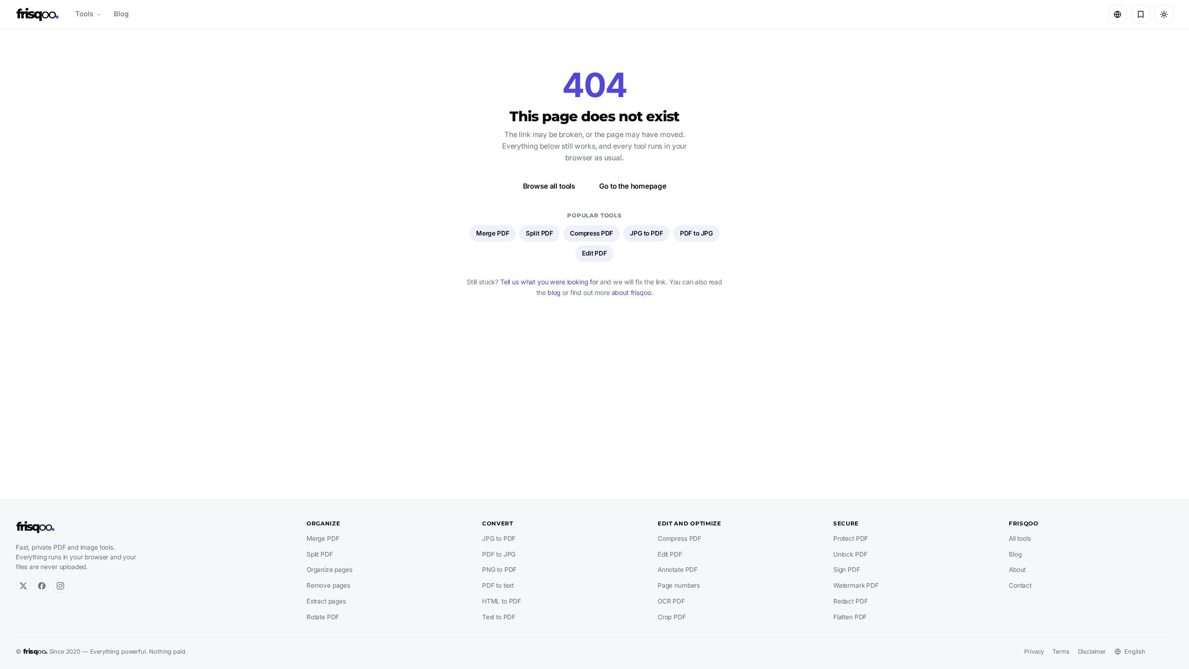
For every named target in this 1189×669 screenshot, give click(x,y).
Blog (121, 14)
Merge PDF (493, 233)
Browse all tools (549, 186)
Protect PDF (850, 538)
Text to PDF (499, 617)
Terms (1060, 651)
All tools (1020, 538)
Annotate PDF (678, 569)
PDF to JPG (696, 233)
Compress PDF (591, 233)
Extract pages (326, 601)
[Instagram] (60, 585)
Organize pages (330, 569)
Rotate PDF (323, 617)
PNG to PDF (499, 569)
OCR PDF (671, 601)
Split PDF (539, 233)
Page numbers (679, 585)
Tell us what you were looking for (549, 282)
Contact (1020, 585)
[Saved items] (1140, 14)
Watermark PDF (856, 585)
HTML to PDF (501, 601)
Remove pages (328, 585)
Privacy (1034, 651)
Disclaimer (1092, 651)
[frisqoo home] (37, 14)
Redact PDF (850, 601)
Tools (84, 14)
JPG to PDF (646, 233)
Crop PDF (672, 617)
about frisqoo (631, 292)
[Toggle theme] (1164, 14)
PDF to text (498, 585)
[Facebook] (41, 585)
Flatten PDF (850, 617)
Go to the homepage (632, 186)
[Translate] (1117, 14)
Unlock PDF (850, 554)
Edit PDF (594, 253)
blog (554, 292)
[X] (23, 585)
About (1017, 569)
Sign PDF (846, 569)
